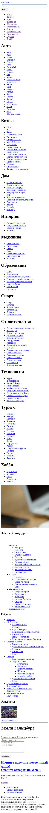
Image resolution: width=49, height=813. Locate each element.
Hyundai (10, 72)
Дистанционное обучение (18, 277)
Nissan (9, 84)
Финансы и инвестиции (18, 169)
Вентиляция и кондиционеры (20, 328)
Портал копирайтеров (17, 157)
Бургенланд (20, 594)
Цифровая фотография (17, 395)
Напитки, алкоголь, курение (20, 200)
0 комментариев (8, 737)
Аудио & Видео (14, 383)
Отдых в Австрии (23, 555)
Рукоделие (11, 479)
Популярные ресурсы (16, 225)
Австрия (5, 2)
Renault (10, 92)
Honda (9, 69)
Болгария (11, 419)
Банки (9, 132)
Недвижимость (14, 147)
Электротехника (14, 365)
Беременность (13, 243)
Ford (9, 65)
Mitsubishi (11, 82)
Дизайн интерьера (15, 338)
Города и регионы (20, 637)
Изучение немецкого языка (19, 281)
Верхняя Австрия (23, 604)
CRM (9, 127)
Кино (9, 195)
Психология (12, 286)
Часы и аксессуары (15, 400)
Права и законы (14, 162)
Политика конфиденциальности (18, 803)
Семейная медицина (16, 253)
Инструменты (13, 340)
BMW (9, 57)
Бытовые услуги (14, 135)
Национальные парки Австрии (26, 639)
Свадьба (10, 207)
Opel (9, 87)
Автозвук (11, 109)
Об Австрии (20, 552)
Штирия (18, 601)
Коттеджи (11, 343)
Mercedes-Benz (13, 79)
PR (8, 130)
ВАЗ (9, 111)
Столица (16, 627)
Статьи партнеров (15, 790)
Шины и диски (14, 114)
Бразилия (11, 421)
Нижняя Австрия (23, 599)
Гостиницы (12, 137)
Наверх (4, 783)
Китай (9, 441)
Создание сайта (14, 228)
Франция (11, 458)
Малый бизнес (13, 142)
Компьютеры (13, 386)
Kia (8, 74)
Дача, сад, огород (14, 187)
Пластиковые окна (15, 355)
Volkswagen (12, 104)
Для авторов (12, 787)
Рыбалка (10, 481)
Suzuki (10, 99)
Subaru (10, 97)
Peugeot (10, 89)
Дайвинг (11, 312)
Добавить (6, 757)
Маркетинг (12, 144)
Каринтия (19, 596)
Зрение (10, 248)
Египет (10, 428)
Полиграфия (12, 152)
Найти (4, 10)
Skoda (9, 94)
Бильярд (10, 305)
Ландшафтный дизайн (17, 345)
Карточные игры (14, 315)
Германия (11, 424)
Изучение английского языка (20, 279)
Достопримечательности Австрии (28, 646)
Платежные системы (16, 149)
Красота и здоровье (15, 197)
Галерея (18, 557)
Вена (17, 587)
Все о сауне (12, 330)
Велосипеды (12, 310)
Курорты (16, 649)
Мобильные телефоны (17, 388)
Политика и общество (17, 154)
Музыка (10, 474)
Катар (9, 438)
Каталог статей (22, 567)
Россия (10, 446)
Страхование (13, 166)
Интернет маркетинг (16, 223)
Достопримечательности (26, 584)
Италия (10, 436)
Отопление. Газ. (14, 352)
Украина (10, 456)
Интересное (17, 634)
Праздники (12, 202)
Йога (9, 251)
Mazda (9, 77)
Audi (9, 55)
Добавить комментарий (27, 737)
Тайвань (10, 451)
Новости (19, 550)
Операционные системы (18, 390)
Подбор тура (20, 572)
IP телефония (13, 381)
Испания (11, 433)
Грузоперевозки (14, 139)
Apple (9, 378)
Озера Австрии (22, 582)
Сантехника (12, 362)
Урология (11, 258)
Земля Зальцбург (22, 606)
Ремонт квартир (14, 360)
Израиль (10, 431)
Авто (9, 52)
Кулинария (12, 471)
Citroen (10, 62)
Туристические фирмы (25, 560)
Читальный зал (22, 562)
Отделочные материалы (18, 350)
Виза (14, 654)
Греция (10, 426)
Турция (10, 453)
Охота (9, 476)
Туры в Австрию (20, 644)
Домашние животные (17, 190)
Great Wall (11, 67)
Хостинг (10, 230)
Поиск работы (13, 284)
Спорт (9, 302)
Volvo (9, 106)
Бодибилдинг (13, 307)
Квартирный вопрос (16, 192)
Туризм (10, 414)
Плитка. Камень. (14, 357)
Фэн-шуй (11, 209)
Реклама (10, 164)
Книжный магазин (23, 569)
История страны (19, 624)
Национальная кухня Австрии (26, 632)
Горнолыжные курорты (25, 579)
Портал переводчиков (17, 159)
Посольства (17, 651)
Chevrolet (11, 60)
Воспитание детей (15, 185)
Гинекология (12, 246)
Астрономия (12, 274)
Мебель (10, 348)
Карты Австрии (19, 629)
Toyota (10, 101)
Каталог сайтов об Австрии (27, 564)
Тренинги (11, 289)
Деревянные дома (15, 335)
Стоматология (13, 256)
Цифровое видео (14, 398)
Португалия (12, 443)
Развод (10, 204)
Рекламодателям (14, 792)
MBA (9, 272)
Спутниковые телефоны (18, 393)
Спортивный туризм (16, 448)
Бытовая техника (14, 182)
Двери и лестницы (15, 333)
